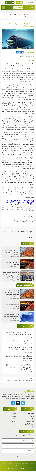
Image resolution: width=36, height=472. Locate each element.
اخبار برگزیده (23, 15)
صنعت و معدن (30, 421)
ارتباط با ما (14, 416)
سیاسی (32, 419)
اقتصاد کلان (31, 413)
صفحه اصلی (31, 15)
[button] (32, 7)
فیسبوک (18, 221)
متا (14, 221)
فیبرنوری (24, 221)
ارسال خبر (14, 421)
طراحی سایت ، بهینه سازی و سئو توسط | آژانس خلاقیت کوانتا (18, 468)
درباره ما (15, 413)
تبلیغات (15, 419)
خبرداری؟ (31, 60)
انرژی (32, 416)
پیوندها (15, 424)
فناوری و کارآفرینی (29, 424)
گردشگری (31, 426)
